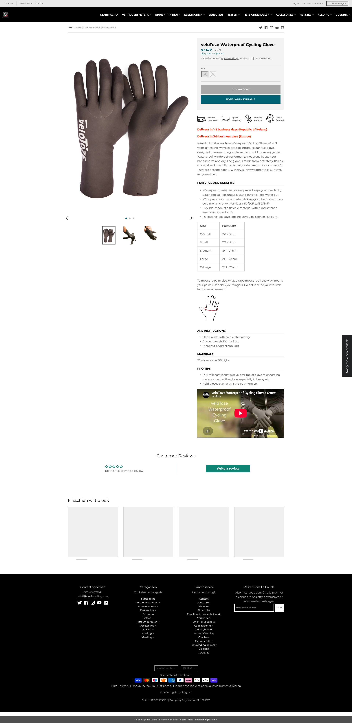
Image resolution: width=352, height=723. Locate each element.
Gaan (279, 607)
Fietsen (147, 617)
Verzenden (203, 617)
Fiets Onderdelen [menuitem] (257, 14)
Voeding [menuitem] (342, 14)
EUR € (38, 3)
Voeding (147, 637)
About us (203, 606)
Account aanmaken (313, 3)
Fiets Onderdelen (147, 621)
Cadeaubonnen (203, 625)
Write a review (228, 468)
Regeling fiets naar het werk (204, 614)
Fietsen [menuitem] (232, 14)
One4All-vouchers (203, 621)
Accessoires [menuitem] (284, 14)
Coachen (203, 637)
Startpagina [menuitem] (109, 14)
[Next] (191, 218)
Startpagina (148, 598)
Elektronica (147, 610)
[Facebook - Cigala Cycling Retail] (266, 27)
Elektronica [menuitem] (193, 14)
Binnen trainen (147, 606)
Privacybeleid (204, 629)
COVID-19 (203, 652)
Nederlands (24, 3)
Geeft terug (203, 602)
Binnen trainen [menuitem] (166, 14)
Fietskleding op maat (204, 644)
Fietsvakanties (203, 641)
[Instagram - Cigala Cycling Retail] (271, 27)
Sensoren (148, 614)
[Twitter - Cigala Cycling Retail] (260, 27)
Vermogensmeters (147, 602)
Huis (70, 28)
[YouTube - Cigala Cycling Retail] (277, 27)
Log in (295, 3)
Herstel (147, 629)
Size (203, 68)
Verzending (231, 58)
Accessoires (147, 625)
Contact (203, 598)
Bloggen (204, 648)
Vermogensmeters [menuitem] (135, 14)
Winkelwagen (338, 3)
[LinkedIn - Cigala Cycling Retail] (282, 27)
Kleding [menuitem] (323, 14)
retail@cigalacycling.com (93, 596)
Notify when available (240, 99)
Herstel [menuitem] (305, 14)
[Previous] (67, 218)
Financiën (204, 610)
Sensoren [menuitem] (216, 14)
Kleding (147, 633)
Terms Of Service (204, 633)
